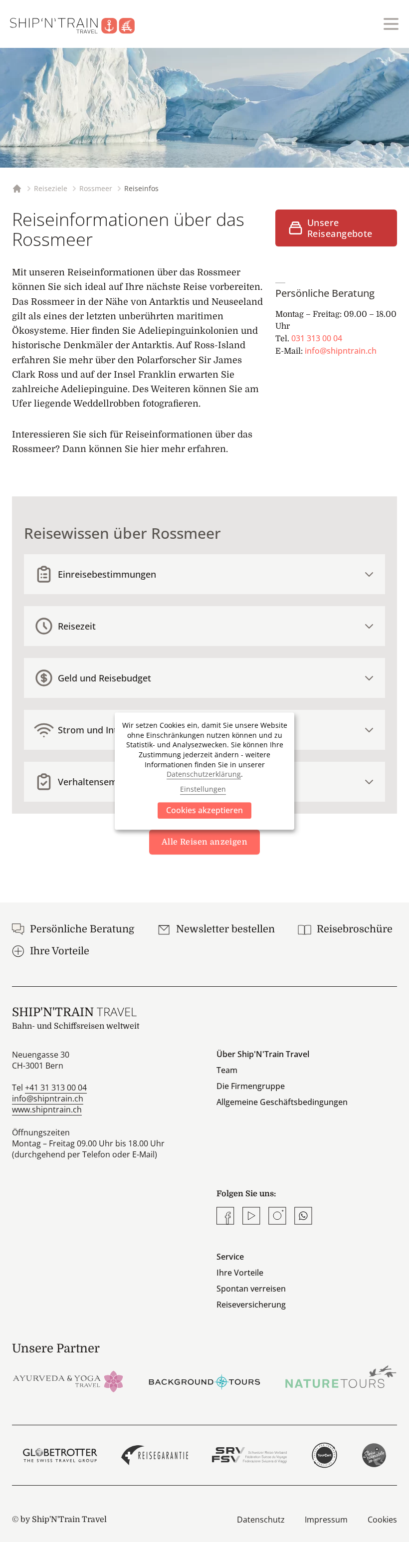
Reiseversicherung (251, 1304)
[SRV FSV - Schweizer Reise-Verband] (249, 1455)
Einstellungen (203, 789)
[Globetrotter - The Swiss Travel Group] (60, 1455)
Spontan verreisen (251, 1288)
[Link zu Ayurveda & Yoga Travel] (68, 1380)
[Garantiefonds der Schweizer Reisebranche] (155, 1455)
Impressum (326, 1519)
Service (230, 1256)
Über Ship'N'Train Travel (262, 1054)
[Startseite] (78, 24)
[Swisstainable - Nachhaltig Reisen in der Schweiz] (374, 1455)
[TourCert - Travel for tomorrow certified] (324, 1455)
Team (226, 1070)
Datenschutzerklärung (204, 774)
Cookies (382, 1519)
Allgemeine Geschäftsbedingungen (282, 1102)
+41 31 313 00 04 (56, 1087)
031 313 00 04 (316, 338)
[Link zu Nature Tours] (341, 1376)
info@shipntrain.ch (341, 350)
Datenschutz (261, 1519)
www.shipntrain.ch (47, 1109)
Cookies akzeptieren (204, 810)
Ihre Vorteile (239, 1272)
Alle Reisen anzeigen (204, 842)
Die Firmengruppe (250, 1086)
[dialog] (204, 771)
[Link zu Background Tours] (204, 1380)
